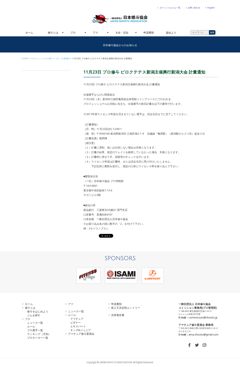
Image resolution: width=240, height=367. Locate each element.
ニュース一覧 (35, 322)
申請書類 (148, 32)
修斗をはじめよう (37, 311)
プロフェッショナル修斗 (41, 58)
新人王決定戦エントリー (125, 307)
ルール (31, 326)
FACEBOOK (189, 345)
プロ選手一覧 (35, 330)
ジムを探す (33, 315)
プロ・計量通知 (62, 58)
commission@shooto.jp (203, 317)
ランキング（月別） (39, 334)
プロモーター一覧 (37, 337)
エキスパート (78, 326)
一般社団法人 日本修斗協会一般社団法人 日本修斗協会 (120, 19)
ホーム (29, 32)
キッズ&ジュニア (80, 330)
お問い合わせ (194, 7)
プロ (73, 32)
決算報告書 (117, 315)
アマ (95, 32)
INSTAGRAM (204, 345)
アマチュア (76, 319)
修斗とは (53, 32)
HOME (25, 58)
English (211, 7)
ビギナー (75, 322)
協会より (171, 32)
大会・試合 (121, 32)
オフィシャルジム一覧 (170, 7)
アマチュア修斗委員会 (81, 334)
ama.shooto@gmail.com (203, 334)
